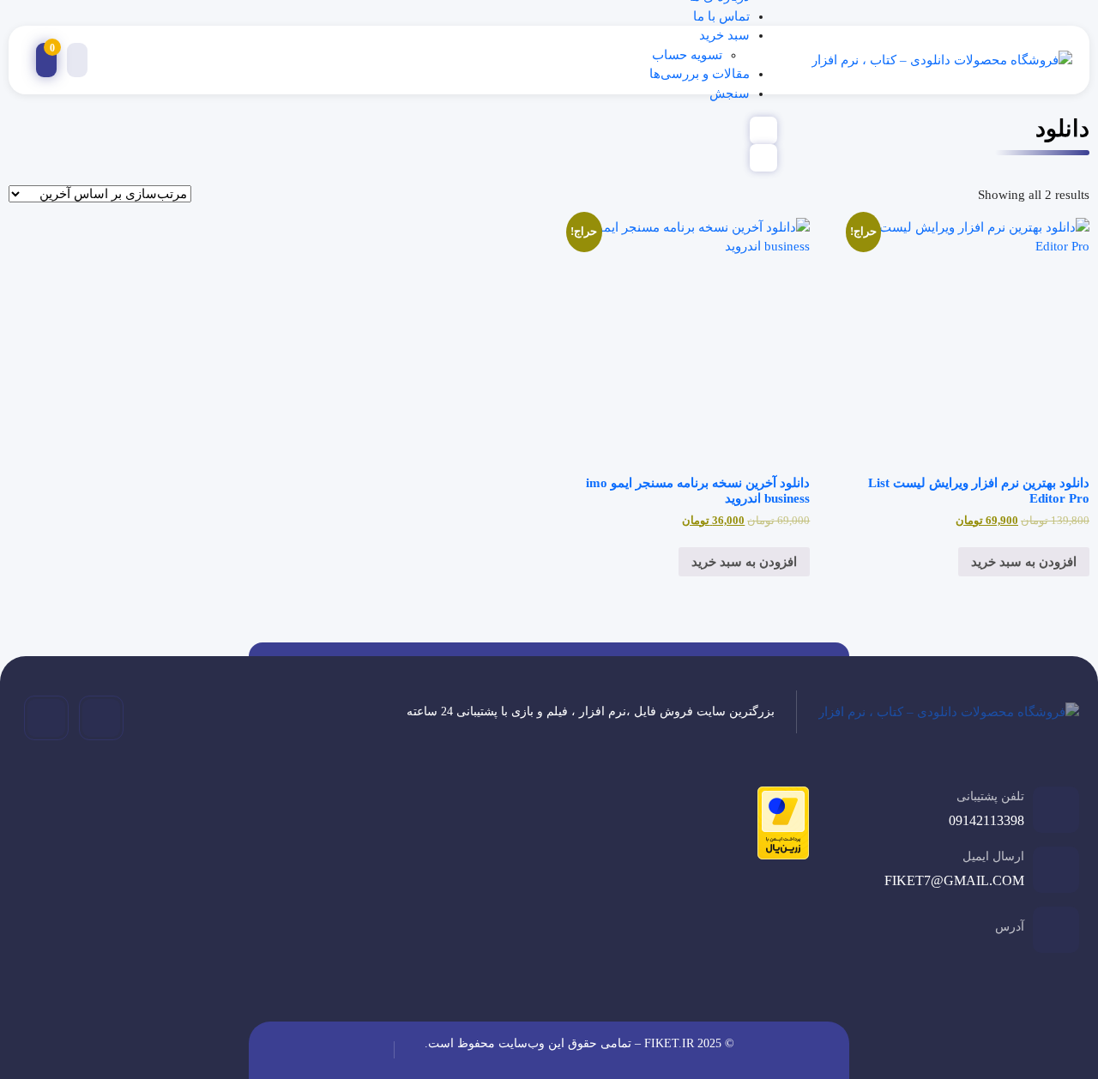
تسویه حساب (687, 55)
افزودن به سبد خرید (1024, 562)
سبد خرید (724, 35)
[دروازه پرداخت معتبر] (779, 826)
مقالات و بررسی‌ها (699, 74)
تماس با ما (721, 16)
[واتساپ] (46, 718)
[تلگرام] (101, 718)
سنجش (729, 93)
